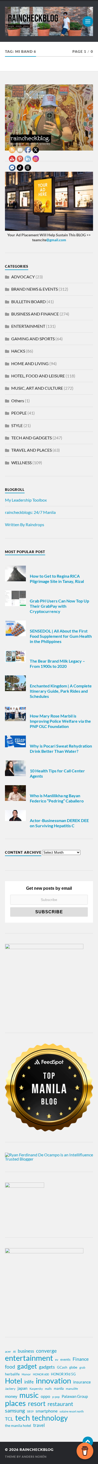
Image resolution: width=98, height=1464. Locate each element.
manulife (72, 1389)
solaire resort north (72, 1411)
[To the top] (88, 1442)
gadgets (47, 1367)
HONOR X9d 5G (63, 1374)
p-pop (56, 1396)
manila (59, 1388)
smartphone (46, 1410)
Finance (81, 1359)
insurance (82, 1381)
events (65, 1359)
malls (48, 1388)
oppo (45, 1396)
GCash (62, 1367)
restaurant (60, 1404)
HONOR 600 (41, 1374)
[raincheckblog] (49, 21)
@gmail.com (56, 240)
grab (82, 1367)
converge (46, 1351)
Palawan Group (75, 1396)
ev (56, 1359)
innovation (53, 1380)
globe (73, 1367)
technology (50, 1418)
